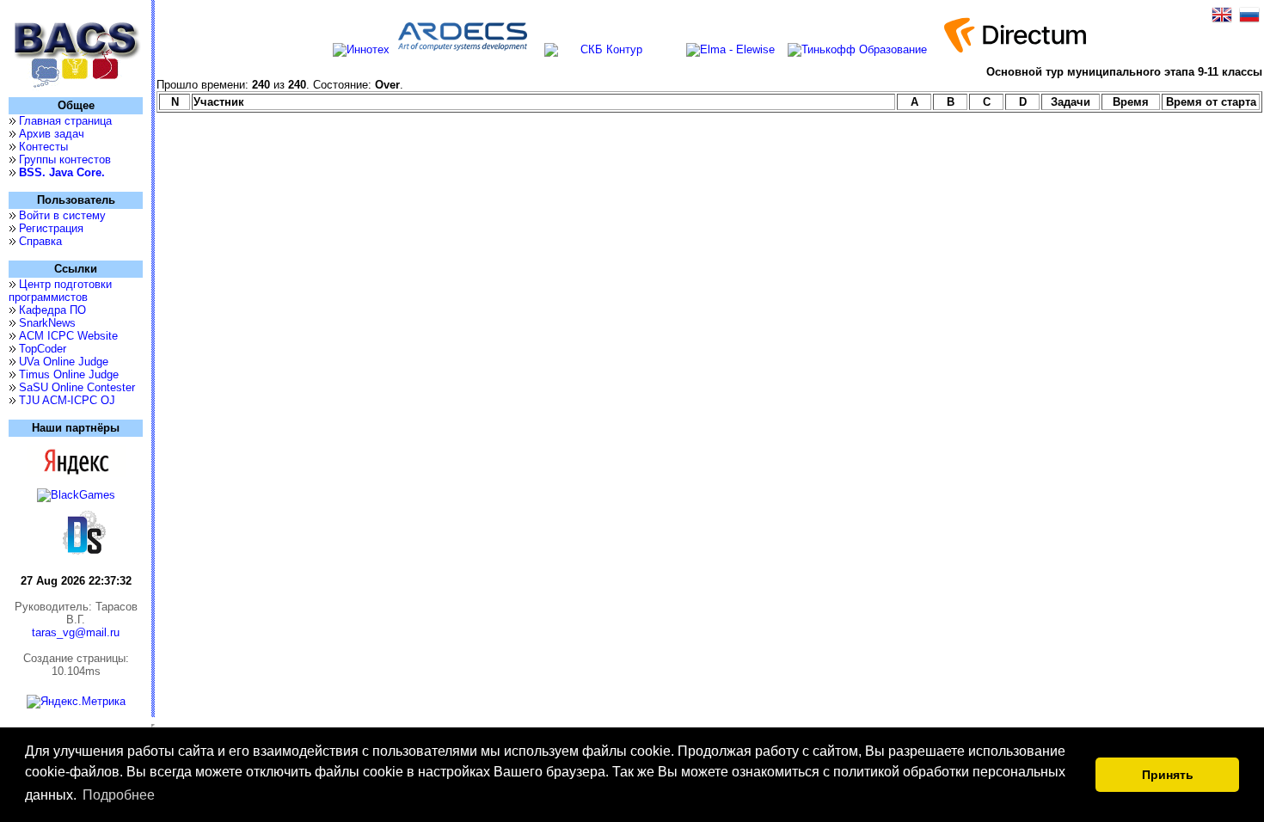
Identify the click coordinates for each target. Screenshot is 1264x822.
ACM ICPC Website (68, 335)
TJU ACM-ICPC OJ (67, 400)
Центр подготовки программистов (60, 291)
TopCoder (42, 348)
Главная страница (65, 120)
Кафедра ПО (52, 310)
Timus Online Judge (69, 374)
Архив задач (51, 133)
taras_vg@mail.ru (76, 632)
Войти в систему (62, 215)
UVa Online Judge (63, 361)
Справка (40, 241)
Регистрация (51, 228)
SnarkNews (47, 322)
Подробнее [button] (119, 795)
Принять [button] (1167, 775)
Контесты (43, 146)
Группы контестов (65, 159)
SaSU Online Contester (77, 387)
